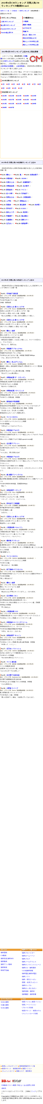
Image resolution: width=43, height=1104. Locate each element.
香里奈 (8, 205)
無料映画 (4, 967)
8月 (40, 84)
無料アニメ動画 (6, 964)
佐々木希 (9, 193)
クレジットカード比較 (30, 1013)
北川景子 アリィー (13, 443)
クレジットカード (8, 1071)
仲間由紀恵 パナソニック (15, 390)
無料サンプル (27, 985)
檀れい (8, 175)
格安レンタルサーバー (10, 1066)
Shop (24, 999)
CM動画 (14, 11)
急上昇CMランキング (8, 25)
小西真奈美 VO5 (12, 611)
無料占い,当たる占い (29, 988)
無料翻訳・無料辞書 (29, 994)
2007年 (12, 107)
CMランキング (24, 11)
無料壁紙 (4, 952)
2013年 (4, 103)
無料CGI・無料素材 (29, 968)
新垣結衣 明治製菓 (13, 401)
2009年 (34, 103)
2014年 (34, 99)
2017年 (12, 99)
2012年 (12, 103)
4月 (19, 84)
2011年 (19, 103)
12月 (20, 88)
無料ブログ (26, 959)
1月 (3, 84)
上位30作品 (20, 66)
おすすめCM (27, 28)
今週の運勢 (5, 1005)
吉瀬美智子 (27, 182)
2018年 (4, 99)
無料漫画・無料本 (28, 991)
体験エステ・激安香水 (24, 1071)
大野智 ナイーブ (12, 688)
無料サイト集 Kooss (29, 950)
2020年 (26, 96)
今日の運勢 (5, 1002)
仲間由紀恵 (10, 186)
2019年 (34, 96)
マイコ (23, 190)
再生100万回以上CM (29, 38)
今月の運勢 (5, 1008)
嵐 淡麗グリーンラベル (15, 474)
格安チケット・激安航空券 (11, 1068)
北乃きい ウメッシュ (14, 648)
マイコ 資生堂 (11, 662)
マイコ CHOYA (12, 417)
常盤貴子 (9, 216)
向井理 (37, 205)
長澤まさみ (10, 197)
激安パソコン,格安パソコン (31, 1002)
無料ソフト (26, 976)
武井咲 (25, 212)
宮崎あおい (24, 201)
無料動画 (4, 961)
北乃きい (9, 223)
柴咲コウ (24, 220)
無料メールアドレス (29, 962)
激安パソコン (27, 1068)
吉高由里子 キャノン (14, 635)
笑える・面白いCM (29, 35)
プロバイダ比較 (27, 1007)
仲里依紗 (9, 178)
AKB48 (23, 178)
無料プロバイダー (28, 953)
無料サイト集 (4, 11)
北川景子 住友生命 (13, 675)
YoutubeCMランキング (8, 29)
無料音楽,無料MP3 (7, 958)
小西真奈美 (27, 197)
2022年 (12, 96)
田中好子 (9, 208)
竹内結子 (24, 193)
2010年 (26, 103)
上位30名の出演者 (6, 66)
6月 (29, 84)
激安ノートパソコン (29, 1005)
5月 (24, 84)
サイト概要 (12, 1085)
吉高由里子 (34, 175)
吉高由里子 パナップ (14, 490)
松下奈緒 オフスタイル (15, 569)
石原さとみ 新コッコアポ (15, 307)
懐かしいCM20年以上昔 (31, 45)
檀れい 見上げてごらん (15, 362)
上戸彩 (8, 201)
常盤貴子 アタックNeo (14, 348)
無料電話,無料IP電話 (29, 973)
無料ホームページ (28, 956)
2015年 (26, 99)
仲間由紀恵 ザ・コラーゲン (16, 377)
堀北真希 (23, 205)
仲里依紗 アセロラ (12, 430)
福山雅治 (24, 216)
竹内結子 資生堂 (12, 293)
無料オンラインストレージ (31, 964)
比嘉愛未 (9, 220)
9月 (3, 88)
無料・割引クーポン (29, 979)
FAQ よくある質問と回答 (26, 1085)
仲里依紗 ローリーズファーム (17, 622)
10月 (9, 88)
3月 (14, 84)
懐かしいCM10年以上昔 (31, 41)
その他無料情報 (27, 970)
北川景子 (26, 186)
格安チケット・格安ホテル (31, 1010)
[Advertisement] (21, 134)
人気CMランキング (7, 21)
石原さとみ (10, 182)
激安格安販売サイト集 (27, 1066)
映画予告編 (5, 970)
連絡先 (3, 1088)
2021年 (19, 96)
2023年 (4, 96)
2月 (9, 84)
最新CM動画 (27, 25)
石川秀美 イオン (12, 596)
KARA (23, 208)
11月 (14, 88)
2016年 (19, 99)
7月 (34, 84)
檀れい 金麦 (11, 331)
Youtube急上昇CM (7, 32)
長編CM (25, 31)
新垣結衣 (9, 190)
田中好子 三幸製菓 (13, 503)
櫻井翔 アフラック (13, 540)
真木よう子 (10, 212)
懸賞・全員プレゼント (30, 982)
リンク (33, 1091)
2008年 (4, 107)
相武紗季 (24, 223)
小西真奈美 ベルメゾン (15, 527)
